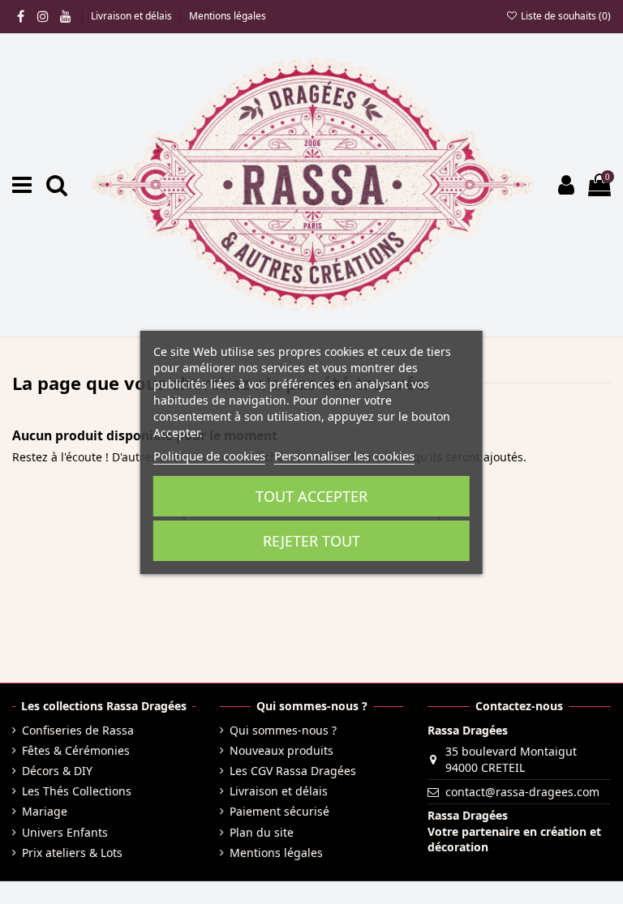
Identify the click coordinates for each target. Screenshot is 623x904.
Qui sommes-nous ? (283, 730)
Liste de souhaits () (564, 16)
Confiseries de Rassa (78, 730)
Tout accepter (311, 496)
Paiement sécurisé (279, 811)
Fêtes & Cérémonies (76, 750)
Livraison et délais (132, 16)
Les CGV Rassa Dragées (293, 770)
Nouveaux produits (281, 750)
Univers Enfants (65, 832)
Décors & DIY (57, 770)
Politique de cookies (209, 456)
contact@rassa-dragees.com (522, 791)
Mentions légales (227, 16)
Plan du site (262, 832)
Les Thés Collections (76, 791)
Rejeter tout (311, 541)
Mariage (44, 811)
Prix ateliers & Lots (72, 852)
